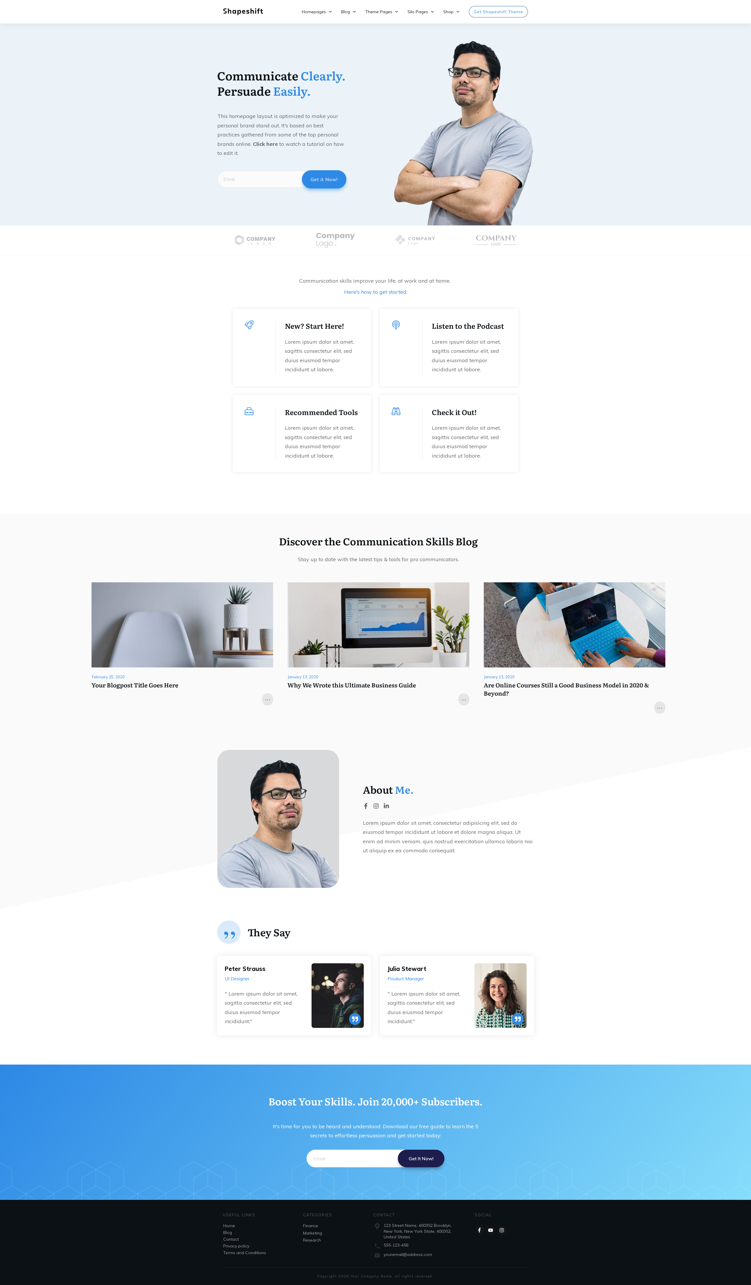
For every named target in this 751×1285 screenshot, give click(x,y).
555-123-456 (396, 1245)
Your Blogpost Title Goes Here (135, 684)
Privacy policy (236, 1246)
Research (312, 1240)
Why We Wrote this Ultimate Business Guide (351, 684)
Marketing (312, 1233)
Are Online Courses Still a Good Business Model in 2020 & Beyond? (566, 688)
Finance (310, 1225)
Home (229, 1225)
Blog (227, 1232)
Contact (231, 1239)
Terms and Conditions (244, 1252)
